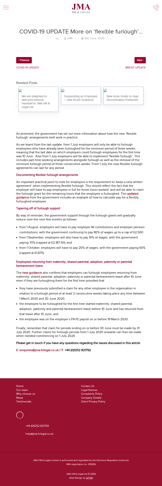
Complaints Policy (91, 393)
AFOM (89, 477)
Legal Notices (89, 390)
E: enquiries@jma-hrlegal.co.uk (37, 350)
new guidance (32, 272)
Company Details (91, 397)
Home (20, 386)
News (19, 397)
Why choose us (25, 393)
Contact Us (87, 386)
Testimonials (23, 401)
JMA (70, 38)
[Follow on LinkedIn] (19, 415)
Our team (22, 390)
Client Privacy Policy (93, 401)
